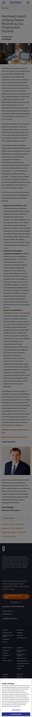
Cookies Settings (16, 709)
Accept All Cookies (16, 714)
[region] (16, 697)
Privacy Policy (16, 706)
